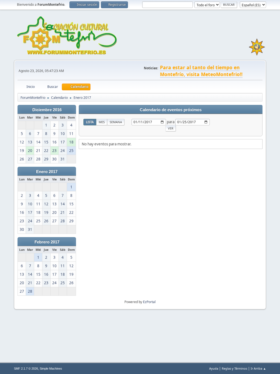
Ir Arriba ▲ (258, 368)
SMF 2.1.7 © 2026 (26, 368)
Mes (102, 122)
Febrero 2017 (46, 242)
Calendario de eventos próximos (171, 110)
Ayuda (213, 368)
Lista (90, 122)
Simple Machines (51, 368)
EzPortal (149, 302)
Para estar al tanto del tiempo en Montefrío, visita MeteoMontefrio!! (201, 70)
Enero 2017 (46, 171)
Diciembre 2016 (47, 110)
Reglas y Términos (234, 368)
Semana (116, 122)
